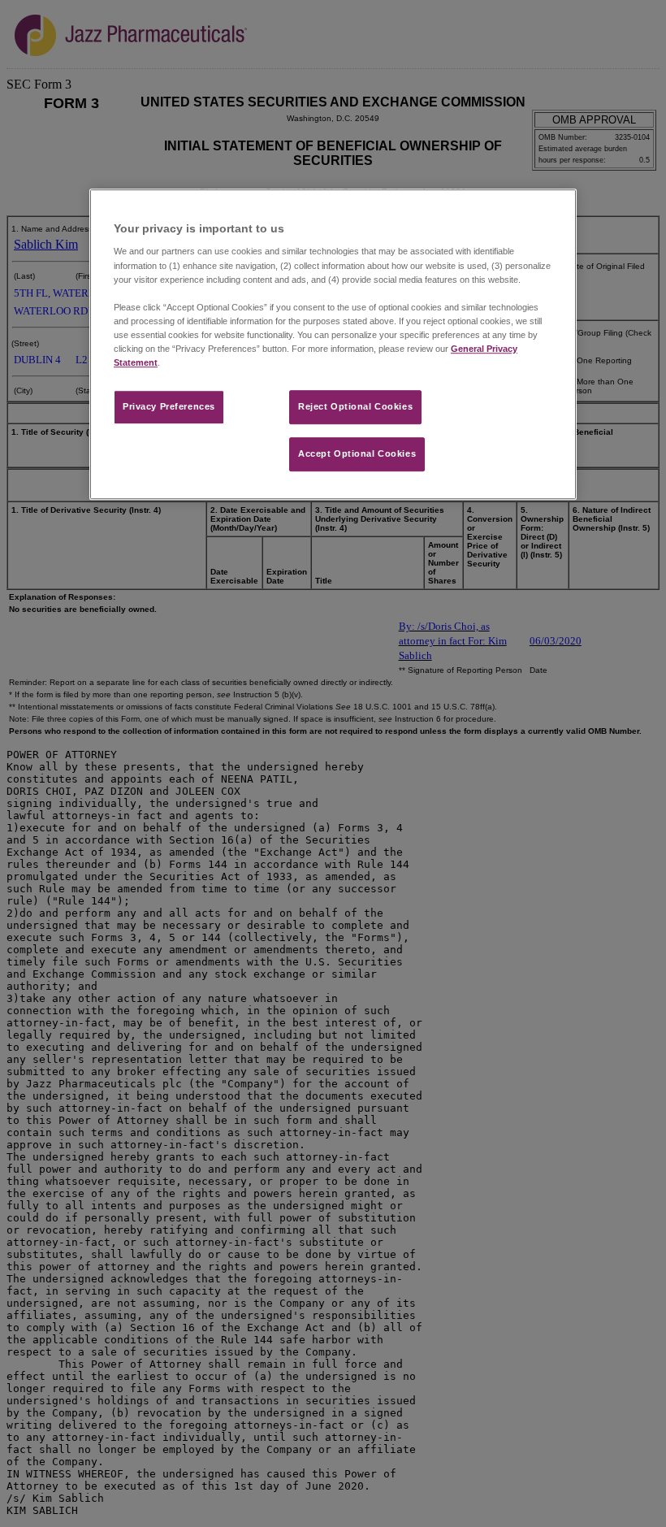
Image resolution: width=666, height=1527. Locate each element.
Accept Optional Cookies (357, 453)
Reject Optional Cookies (355, 406)
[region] (333, 344)
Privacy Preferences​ (169, 406)
